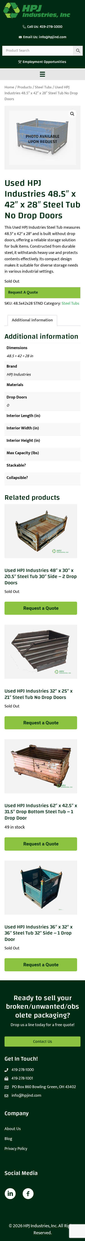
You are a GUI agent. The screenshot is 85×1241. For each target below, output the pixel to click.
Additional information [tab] (32, 320)
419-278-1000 (51, 26)
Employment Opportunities (45, 61)
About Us (13, 1129)
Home (9, 87)
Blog (8, 1138)
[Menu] (42, 74)
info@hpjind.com (52, 37)
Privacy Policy (16, 1148)
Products (24, 87)
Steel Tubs (43, 87)
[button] (72, 114)
